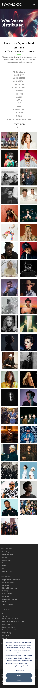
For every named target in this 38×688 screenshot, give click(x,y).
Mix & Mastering (8, 602)
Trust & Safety (7, 605)
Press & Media (7, 624)
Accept (19, 675)
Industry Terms (7, 571)
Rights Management (9, 588)
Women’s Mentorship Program (13, 622)
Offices (4, 613)
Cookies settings (19, 670)
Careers (5, 616)
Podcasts (5, 635)
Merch (4, 638)
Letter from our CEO (9, 630)
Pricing (4, 557)
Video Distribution (8, 582)
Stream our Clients (8, 627)
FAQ (3, 568)
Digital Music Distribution (11, 580)
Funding (5, 591)
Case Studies (6, 560)
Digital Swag (6, 633)
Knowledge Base (8, 552)
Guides (4, 566)
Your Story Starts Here (10, 619)
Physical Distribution (9, 599)
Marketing (6, 585)
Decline (19, 680)
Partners (5, 563)
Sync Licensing (7, 594)
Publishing (6, 596)
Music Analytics (7, 555)
